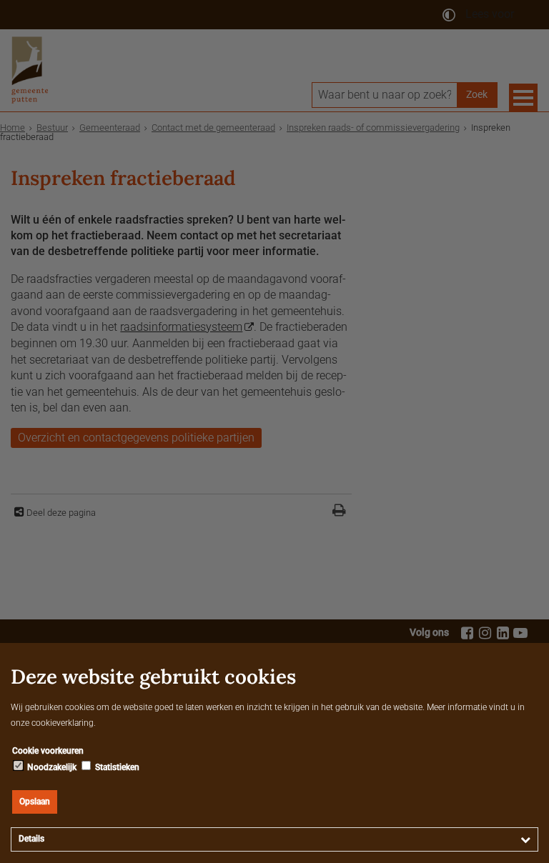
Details (31, 839)
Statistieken (116, 767)
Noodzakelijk (50, 767)
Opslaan (34, 802)
